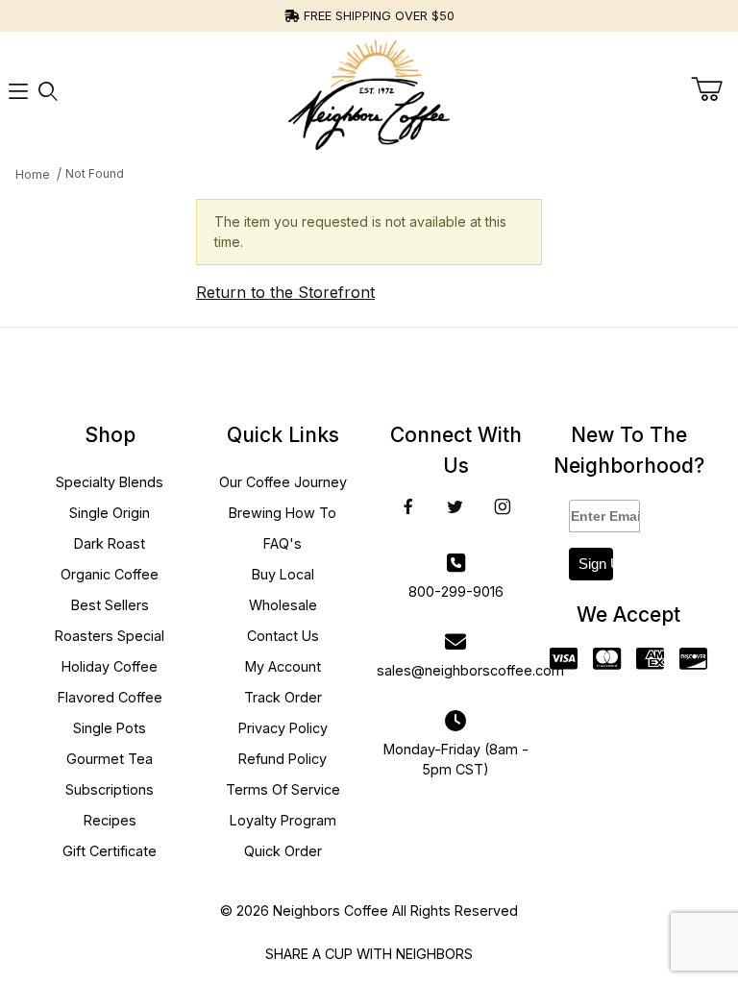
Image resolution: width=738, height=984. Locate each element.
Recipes (110, 820)
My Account (283, 666)
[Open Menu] (18, 91)
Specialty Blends (109, 482)
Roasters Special (109, 635)
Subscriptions (109, 789)
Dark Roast (109, 543)
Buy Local (283, 574)
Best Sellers (110, 605)
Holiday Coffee (110, 666)
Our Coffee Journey (283, 482)
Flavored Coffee (110, 697)
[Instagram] (502, 506)
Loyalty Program (283, 820)
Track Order (283, 697)
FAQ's (282, 543)
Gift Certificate (109, 851)
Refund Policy (282, 758)
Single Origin (109, 512)
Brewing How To (282, 512)
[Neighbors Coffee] (368, 89)
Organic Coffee (110, 574)
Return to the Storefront (285, 292)
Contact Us (283, 635)
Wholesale (283, 605)
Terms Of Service (283, 789)
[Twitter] (455, 506)
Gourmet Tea (109, 758)
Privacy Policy (283, 728)
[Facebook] (408, 506)
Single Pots (109, 728)
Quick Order (283, 851)
